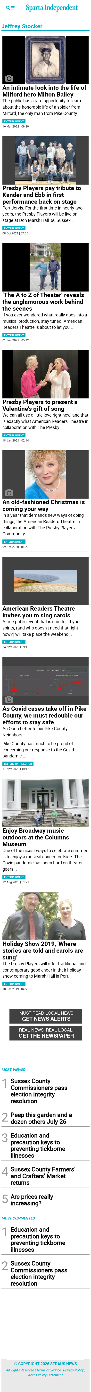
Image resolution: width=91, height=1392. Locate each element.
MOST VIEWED (13, 1069)
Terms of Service (48, 1370)
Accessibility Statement (45, 1375)
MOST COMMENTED (18, 1218)
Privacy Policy (73, 1370)
